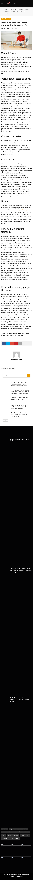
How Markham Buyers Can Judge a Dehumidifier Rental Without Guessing (20, 406)
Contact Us (20, 878)
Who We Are (28, 878)
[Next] (6, 420)
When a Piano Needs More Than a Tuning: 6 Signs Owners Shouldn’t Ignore (19, 384)
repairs (4, 832)
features (11, 832)
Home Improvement (6, 18)
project (18, 829)
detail (16, 838)
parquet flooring (22, 210)
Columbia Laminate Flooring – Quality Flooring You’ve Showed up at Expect (20, 570)
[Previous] (4, 420)
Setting (16, 835)
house (9, 835)
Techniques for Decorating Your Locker (20, 440)
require (12, 829)
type (4, 835)
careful (18, 832)
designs (5, 838)
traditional (26, 832)
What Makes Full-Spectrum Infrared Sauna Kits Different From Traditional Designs (20, 391)
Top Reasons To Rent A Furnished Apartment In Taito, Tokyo (19, 414)
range (24, 829)
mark (11, 838)
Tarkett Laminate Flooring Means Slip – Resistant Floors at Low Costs (20, 699)
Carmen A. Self (5, 28)
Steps (22, 835)
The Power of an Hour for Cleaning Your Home (19, 398)
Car (28, 835)
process (5, 829)
